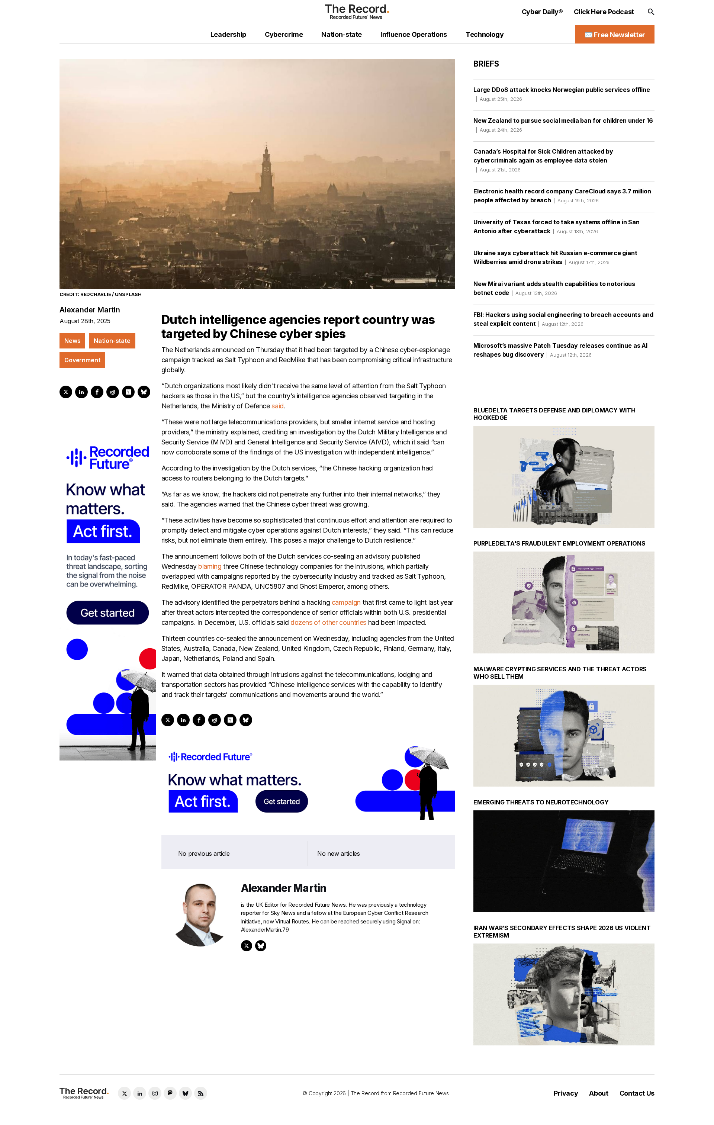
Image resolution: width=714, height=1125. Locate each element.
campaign (346, 602)
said (277, 406)
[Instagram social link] (154, 1093)
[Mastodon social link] (170, 1093)
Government (82, 360)
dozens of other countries (328, 622)
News (72, 340)
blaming (209, 566)
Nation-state (112, 340)
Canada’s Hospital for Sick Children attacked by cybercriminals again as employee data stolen (543, 160)
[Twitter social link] (124, 1093)
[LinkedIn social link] (139, 1093)
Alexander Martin (90, 309)
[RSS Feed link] (200, 1093)
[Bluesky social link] (185, 1093)
